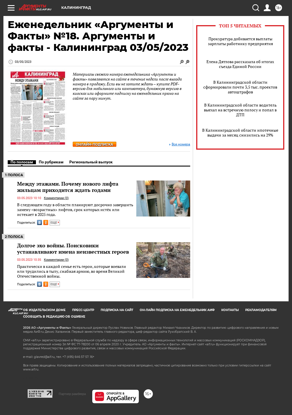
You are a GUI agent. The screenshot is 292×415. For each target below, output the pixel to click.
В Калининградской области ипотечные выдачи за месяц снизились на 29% (240, 132)
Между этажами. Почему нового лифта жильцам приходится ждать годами (67, 186)
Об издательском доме (44, 310)
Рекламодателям (261, 310)
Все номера (181, 144)
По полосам (22, 162)
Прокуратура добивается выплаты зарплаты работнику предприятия (240, 41)
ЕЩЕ (54, 222)
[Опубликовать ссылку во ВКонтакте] (39, 222)
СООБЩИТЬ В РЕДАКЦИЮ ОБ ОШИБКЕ (54, 316)
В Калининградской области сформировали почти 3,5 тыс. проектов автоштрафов (240, 87)
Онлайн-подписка (94, 144)
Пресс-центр (83, 310)
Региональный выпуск (91, 162)
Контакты (230, 310)
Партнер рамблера (72, 394)
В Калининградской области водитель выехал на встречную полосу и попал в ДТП (240, 110)
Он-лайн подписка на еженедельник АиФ (177, 310)
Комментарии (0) (56, 198)
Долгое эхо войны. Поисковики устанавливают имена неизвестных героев (73, 248)
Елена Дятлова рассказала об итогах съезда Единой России (240, 64)
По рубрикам (51, 162)
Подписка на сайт (117, 310)
